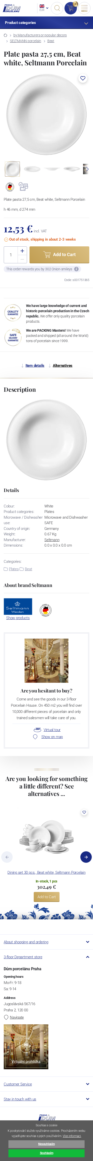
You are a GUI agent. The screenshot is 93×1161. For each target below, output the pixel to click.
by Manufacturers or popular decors (40, 35)
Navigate (17, 1017)
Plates (14, 569)
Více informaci (72, 1136)
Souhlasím (46, 1153)
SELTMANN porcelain (25, 41)
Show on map (52, 737)
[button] (82, 78)
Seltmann (51, 540)
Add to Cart (46, 897)
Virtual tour (52, 730)
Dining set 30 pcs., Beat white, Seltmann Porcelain (46, 872)
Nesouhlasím (46, 1144)
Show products (18, 618)
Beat (50, 41)
